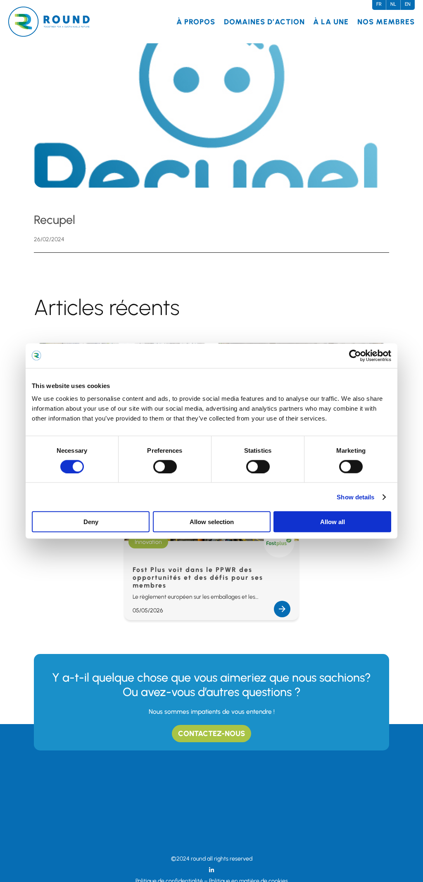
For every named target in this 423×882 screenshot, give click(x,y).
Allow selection (212, 521)
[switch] (165, 466)
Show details (355, 496)
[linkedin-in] (211, 870)
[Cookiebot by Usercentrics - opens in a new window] (355, 355)
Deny (90, 521)
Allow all (332, 521)
